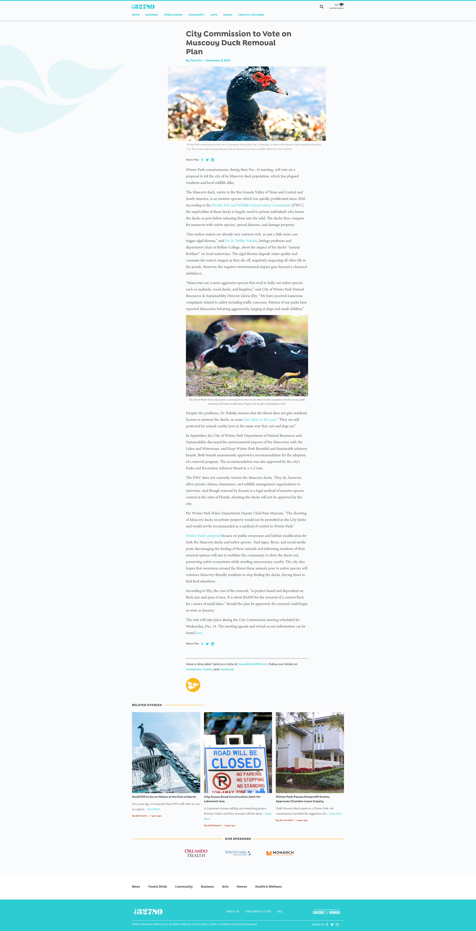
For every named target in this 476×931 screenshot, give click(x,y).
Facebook (227, 669)
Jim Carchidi (286, 820)
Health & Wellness (251, 14)
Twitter (207, 669)
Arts (214, 14)
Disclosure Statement (245, 924)
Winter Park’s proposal (203, 535)
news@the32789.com (252, 664)
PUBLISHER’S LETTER (258, 911)
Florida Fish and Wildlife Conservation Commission (251, 205)
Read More (154, 809)
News (135, 14)
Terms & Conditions (220, 924)
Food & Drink (173, 14)
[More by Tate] (193, 685)
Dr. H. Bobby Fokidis (241, 240)
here (198, 632)
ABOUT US (232, 911)
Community (196, 14)
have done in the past (260, 419)
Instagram (193, 669)
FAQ (279, 911)
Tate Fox (196, 60)
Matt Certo (141, 816)
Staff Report (214, 825)
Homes (227, 14)
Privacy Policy (200, 924)
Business (151, 14)
